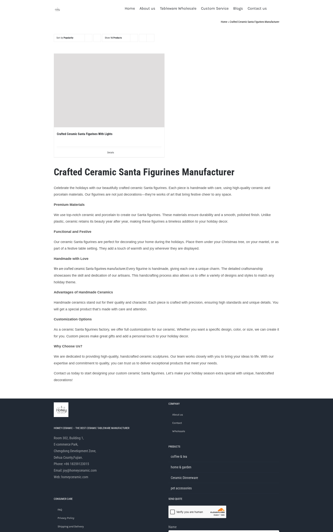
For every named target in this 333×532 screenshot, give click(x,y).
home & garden (181, 467)
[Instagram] (65, 493)
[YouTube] (70, 493)
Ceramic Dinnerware (184, 478)
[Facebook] (55, 493)
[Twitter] (60, 493)
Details (110, 152)
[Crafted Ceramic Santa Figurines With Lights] (109, 90)
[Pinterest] (76, 493)
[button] (273, 8)
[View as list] (150, 38)
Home (224, 21)
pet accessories (181, 488)
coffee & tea (179, 456)
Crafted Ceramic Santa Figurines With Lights (84, 134)
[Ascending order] (97, 38)
